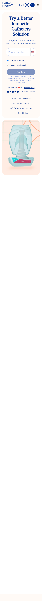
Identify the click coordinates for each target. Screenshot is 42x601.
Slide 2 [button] (22, 170)
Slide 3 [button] (27, 170)
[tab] (16, 170)
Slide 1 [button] (16, 170)
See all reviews (29, 88)
